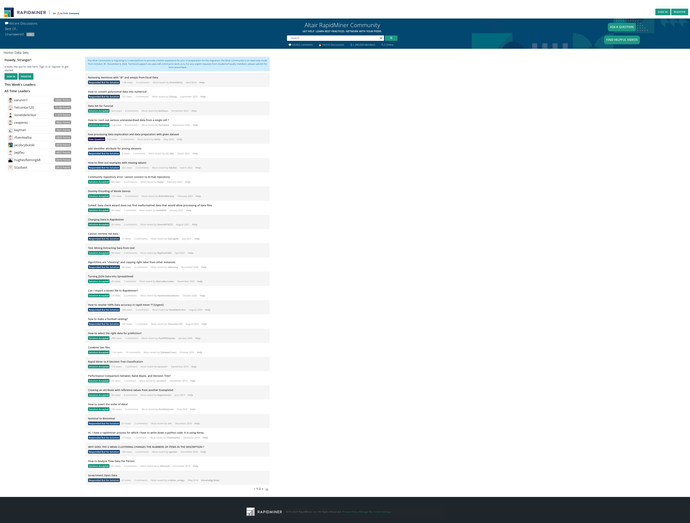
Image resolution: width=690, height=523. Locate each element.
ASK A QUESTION (622, 27)
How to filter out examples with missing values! (117, 162)
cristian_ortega (176, 480)
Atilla (157, 139)
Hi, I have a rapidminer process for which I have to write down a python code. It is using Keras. (146, 432)
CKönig (173, 96)
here (183, 67)
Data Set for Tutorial (100, 106)
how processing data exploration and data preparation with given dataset (133, 134)
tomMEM (161, 210)
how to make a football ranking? (108, 319)
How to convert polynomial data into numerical (117, 91)
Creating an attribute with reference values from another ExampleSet (130, 390)
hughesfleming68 (27, 160)
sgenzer (173, 451)
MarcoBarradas (165, 281)
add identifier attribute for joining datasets (114, 148)
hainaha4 (163, 125)
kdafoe (173, 167)
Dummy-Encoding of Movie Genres (109, 191)
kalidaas (163, 110)
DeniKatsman (166, 409)
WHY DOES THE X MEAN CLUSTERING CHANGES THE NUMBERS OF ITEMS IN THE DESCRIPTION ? (146, 447)
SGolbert (20, 167)
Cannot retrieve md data (103, 233)
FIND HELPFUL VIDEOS (622, 40)
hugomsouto (164, 395)
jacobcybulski (24, 145)
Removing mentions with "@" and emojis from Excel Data (123, 77)
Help (201, 82)
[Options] (381, 38)
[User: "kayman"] (10, 130)
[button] (267, 489)
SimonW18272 (165, 224)
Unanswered (19, 34)
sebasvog (173, 267)
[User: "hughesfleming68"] (10, 160)
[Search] (391, 38)
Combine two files (99, 347)
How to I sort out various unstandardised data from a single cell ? (128, 120)
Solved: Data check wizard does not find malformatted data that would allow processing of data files (150, 205)
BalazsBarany (166, 196)
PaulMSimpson (166, 338)
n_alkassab (163, 466)
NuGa (160, 181)
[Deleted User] (168, 352)
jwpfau (19, 152)
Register (680, 11)
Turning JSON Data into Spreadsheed (110, 276)
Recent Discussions (22, 23)
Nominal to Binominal (101, 418)
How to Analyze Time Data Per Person (111, 461)
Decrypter (173, 238)
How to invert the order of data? (108, 404)
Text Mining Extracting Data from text (111, 248)
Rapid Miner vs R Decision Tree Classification (115, 361)
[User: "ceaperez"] (10, 122)
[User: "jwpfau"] (10, 152)
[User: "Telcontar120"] (10, 107)
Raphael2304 (164, 252)
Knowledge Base (210, 480)
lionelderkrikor (25, 115)
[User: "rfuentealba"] (10, 137)
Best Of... (11, 29)
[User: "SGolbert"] (10, 167)
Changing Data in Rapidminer (106, 219)
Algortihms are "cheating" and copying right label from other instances (131, 262)
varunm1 (21, 100)
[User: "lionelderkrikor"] (10, 115)
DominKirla (176, 82)
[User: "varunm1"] (10, 100)
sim (170, 423)
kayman (20, 130)
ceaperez (21, 122)
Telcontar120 (24, 107)
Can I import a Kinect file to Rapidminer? (113, 290)
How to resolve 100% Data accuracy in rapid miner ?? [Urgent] (126, 304)
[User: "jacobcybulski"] (10, 144)
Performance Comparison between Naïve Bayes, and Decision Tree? (129, 376)
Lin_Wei (169, 153)
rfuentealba (23, 137)
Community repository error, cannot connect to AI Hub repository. (129, 177)
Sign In (663, 11)
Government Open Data (102, 475)
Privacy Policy (350, 511)
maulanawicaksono (168, 295)
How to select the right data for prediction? (115, 333)
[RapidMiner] (264, 511)
